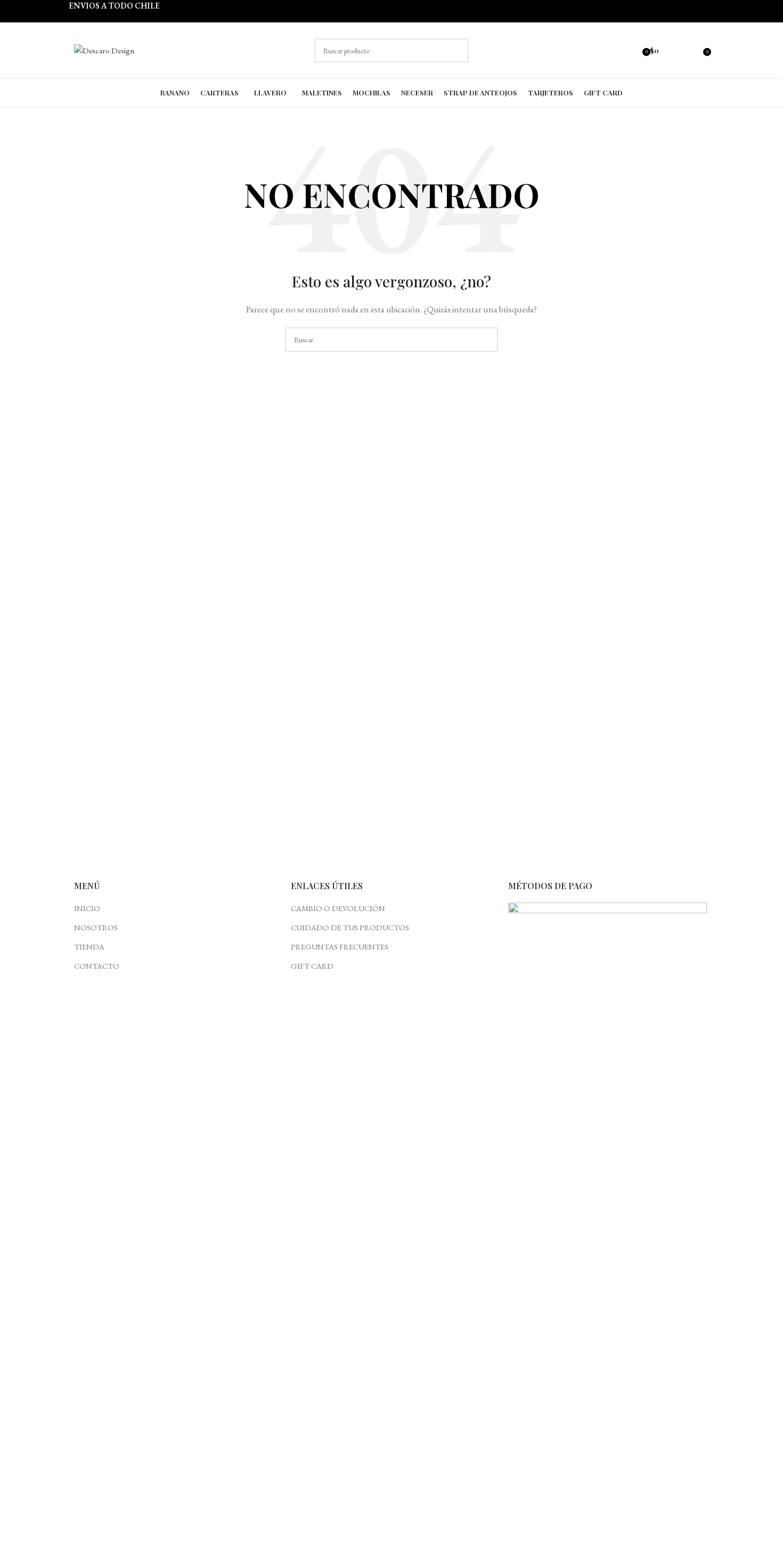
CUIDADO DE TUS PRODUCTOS (350, 927)
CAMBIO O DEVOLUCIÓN (338, 908)
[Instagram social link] (682, 50)
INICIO (87, 908)
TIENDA (89, 946)
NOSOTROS (96, 927)
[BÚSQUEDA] (457, 50)
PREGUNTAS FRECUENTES (339, 946)
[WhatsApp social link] (695, 50)
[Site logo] (104, 49)
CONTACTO (96, 966)
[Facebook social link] (670, 50)
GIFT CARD (312, 966)
